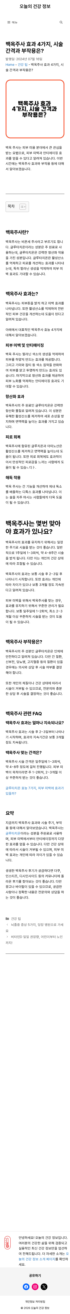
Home (10, 65)
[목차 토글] (21, 207)
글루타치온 (13, 833)
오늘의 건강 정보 (35, 6)
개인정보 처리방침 (35, 1301)
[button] (61, 22)
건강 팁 (23, 65)
